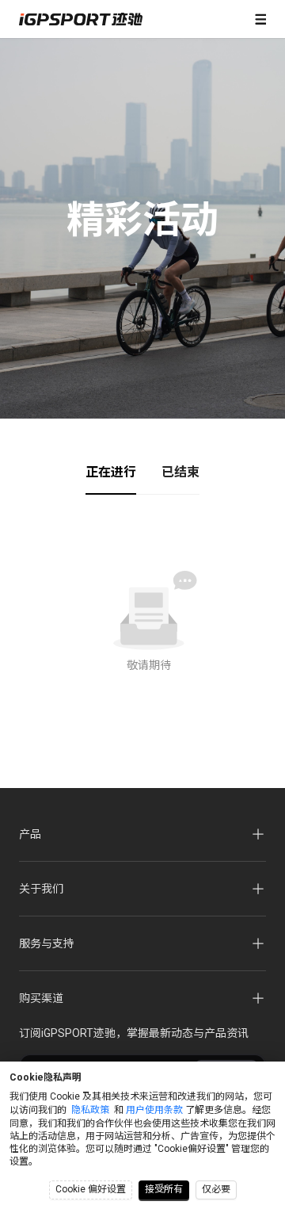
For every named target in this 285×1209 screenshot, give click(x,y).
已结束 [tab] (181, 472)
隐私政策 (90, 1109)
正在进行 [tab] (111, 472)
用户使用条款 (154, 1109)
